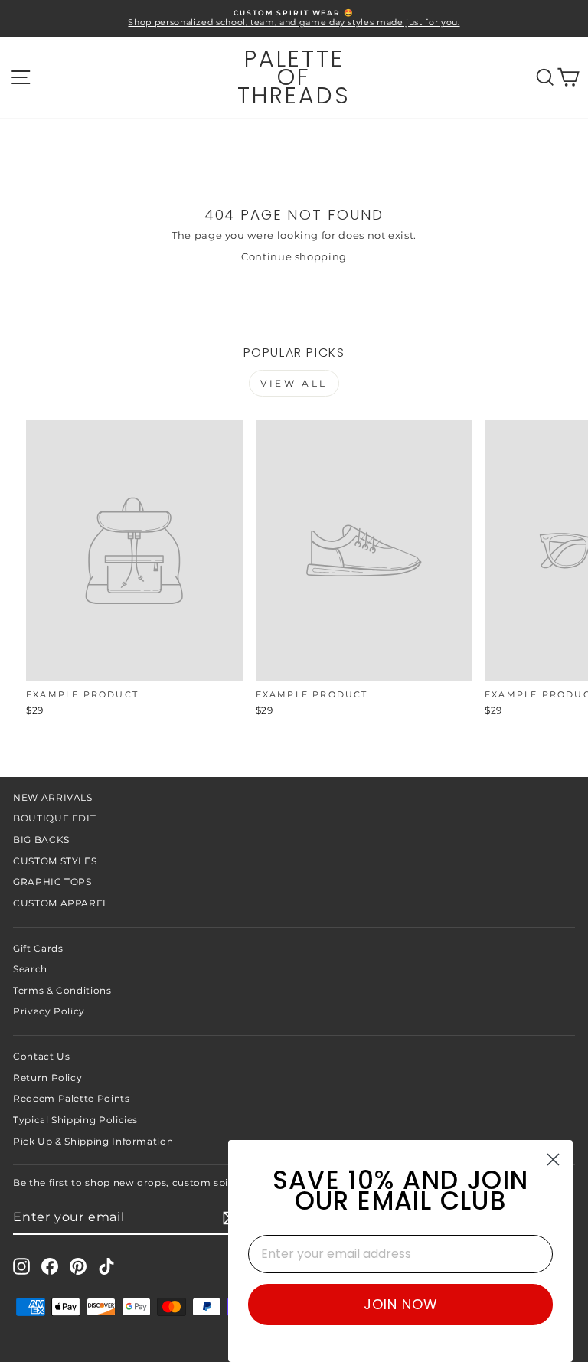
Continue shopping (294, 257)
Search (30, 969)
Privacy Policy (49, 1011)
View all (294, 383)
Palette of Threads (294, 77)
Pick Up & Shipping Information (93, 1141)
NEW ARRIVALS (53, 797)
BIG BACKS (41, 839)
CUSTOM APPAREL (61, 903)
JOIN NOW (401, 1304)
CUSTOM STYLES (54, 861)
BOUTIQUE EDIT (54, 818)
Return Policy (47, 1077)
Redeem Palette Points (71, 1098)
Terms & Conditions (62, 990)
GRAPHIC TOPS (52, 881)
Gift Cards (38, 948)
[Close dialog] (553, 1159)
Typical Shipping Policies (75, 1119)
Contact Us (41, 1056)
